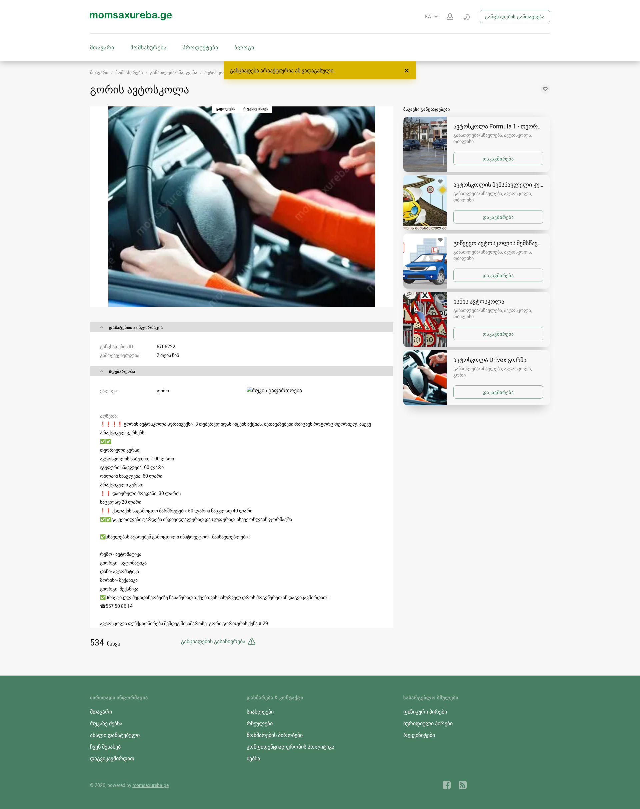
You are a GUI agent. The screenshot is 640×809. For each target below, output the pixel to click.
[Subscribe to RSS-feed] (463, 785)
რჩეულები (260, 723)
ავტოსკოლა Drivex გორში (489, 360)
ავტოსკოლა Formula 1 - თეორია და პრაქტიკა (498, 126)
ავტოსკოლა (217, 72)
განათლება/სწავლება (173, 72)
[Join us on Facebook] (447, 785)
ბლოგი (244, 47)
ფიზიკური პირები (425, 711)
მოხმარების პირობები (275, 735)
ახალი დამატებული (115, 735)
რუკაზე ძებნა (106, 723)
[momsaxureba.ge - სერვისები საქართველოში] (131, 18)
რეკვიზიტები (419, 735)
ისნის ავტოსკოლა (478, 301)
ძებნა (253, 758)
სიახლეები (260, 711)
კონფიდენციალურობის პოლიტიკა (290, 746)
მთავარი (102, 47)
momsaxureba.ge (150, 785)
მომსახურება (148, 47)
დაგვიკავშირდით (112, 758)
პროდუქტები (200, 47)
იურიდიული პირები (428, 723)
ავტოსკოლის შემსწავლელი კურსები (498, 184)
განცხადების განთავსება (515, 16)
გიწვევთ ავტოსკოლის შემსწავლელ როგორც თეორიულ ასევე (498, 243)
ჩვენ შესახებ (105, 746)
